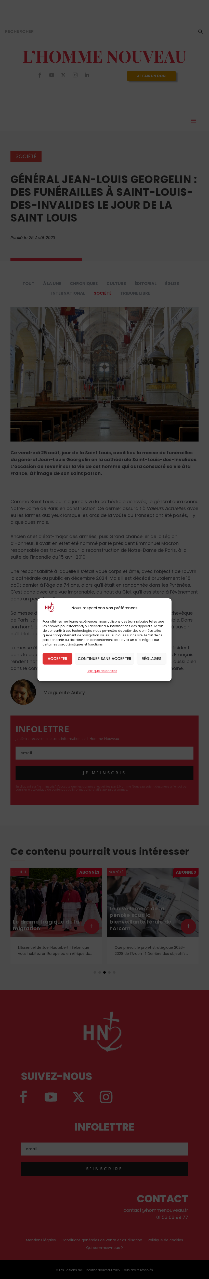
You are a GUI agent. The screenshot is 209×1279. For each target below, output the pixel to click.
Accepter (57, 658)
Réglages (151, 658)
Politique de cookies (102, 670)
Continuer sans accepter (104, 658)
